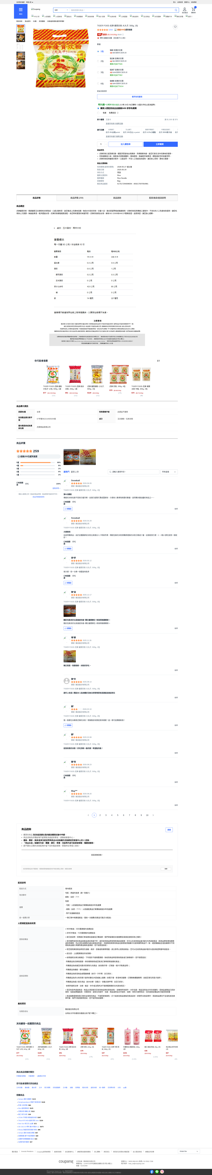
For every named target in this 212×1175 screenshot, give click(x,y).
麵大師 (34, 1087)
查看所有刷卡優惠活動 (114, 124)
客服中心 (187, 2)
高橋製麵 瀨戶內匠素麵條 (26, 1136)
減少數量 (106, 143)
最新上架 (75, 472)
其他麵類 (42, 21)
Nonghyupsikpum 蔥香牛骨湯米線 (29, 1102)
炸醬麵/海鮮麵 (21, 1076)
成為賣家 (194, 2)
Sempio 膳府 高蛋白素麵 (26, 1133)
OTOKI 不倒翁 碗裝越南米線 (27, 1117)
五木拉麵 (19, 1087)
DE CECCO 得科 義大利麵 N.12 (28, 1127)
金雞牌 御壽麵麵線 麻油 (26, 1139)
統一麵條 (102, 1087)
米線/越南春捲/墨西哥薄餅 (55, 21)
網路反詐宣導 (149, 1151)
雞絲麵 (27, 1087)
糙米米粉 (85, 1087)
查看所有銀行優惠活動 (114, 136)
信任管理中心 (69, 1151)
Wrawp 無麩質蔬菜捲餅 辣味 (27, 1130)
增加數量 (106, 145)
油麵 (71, 1087)
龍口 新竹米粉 (22, 1114)
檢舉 (166, 869)
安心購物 (97, 1151)
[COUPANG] (66, 1162)
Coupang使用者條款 (44, 1151)
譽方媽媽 (47, 1087)
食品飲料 (28, 21)
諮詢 (169, 830)
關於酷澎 (15, 1151)
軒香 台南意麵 (22, 1105)
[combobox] (169, 471)
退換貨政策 (57, 1151)
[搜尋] (176, 10)
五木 (40, 1087)
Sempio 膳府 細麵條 (25, 1099)
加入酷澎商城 (137, 1151)
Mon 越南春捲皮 (23, 1108)
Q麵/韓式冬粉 (41, 1076)
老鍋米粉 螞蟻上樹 (24, 1111)
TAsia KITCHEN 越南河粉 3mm (28, 1120)
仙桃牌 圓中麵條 (23, 1142)
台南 (119, 1087)
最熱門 (66, 472)
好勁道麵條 (56, 1087)
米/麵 (34, 21)
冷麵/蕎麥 (31, 1076)
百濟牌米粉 (111, 1087)
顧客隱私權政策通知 (84, 1151)
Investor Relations (27, 1151)
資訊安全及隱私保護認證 (121, 1151)
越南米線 (94, 1087)
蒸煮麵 (77, 1087)
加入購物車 (126, 144)
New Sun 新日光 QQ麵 (25, 1124)
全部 (56, 10)
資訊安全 (107, 1151)
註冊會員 (180, 2)
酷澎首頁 (19, 21)
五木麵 (65, 1087)
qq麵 (124, 1087)
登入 (174, 2)
